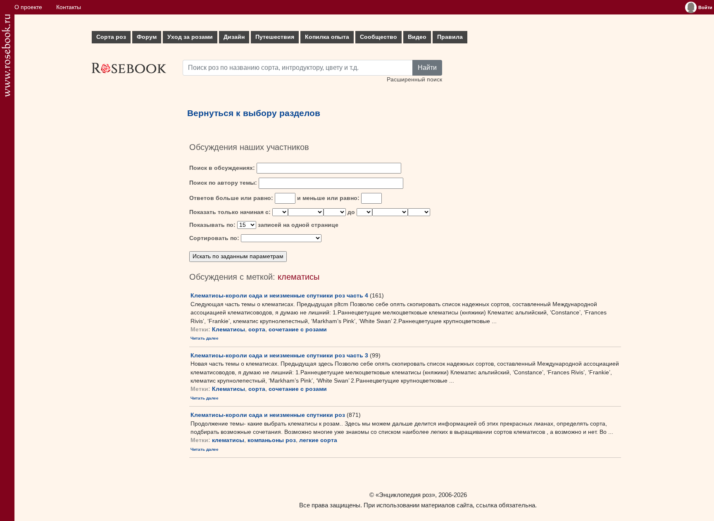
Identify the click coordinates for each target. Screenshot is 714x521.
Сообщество (378, 37)
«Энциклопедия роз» (405, 494)
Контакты (68, 7)
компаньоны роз (272, 440)
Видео (417, 37)
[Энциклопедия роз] (6, 55)
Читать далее (204, 338)
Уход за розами (190, 37)
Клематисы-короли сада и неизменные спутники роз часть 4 (279, 295)
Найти (427, 67)
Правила (450, 37)
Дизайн (234, 37)
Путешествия (274, 37)
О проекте (28, 7)
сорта (256, 329)
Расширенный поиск (414, 79)
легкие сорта (318, 440)
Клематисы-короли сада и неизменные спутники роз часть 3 (279, 355)
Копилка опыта (327, 37)
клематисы (228, 440)
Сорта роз (111, 37)
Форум (147, 37)
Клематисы (228, 329)
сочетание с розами (298, 329)
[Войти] (691, 7)
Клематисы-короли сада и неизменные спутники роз (267, 415)
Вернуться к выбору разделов (253, 113)
